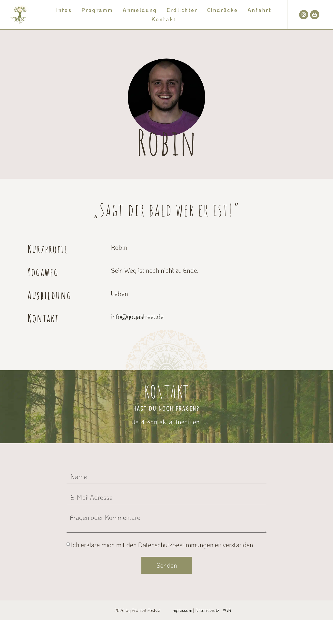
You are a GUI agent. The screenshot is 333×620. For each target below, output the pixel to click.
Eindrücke (222, 9)
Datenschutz (207, 610)
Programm (97, 9)
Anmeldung (140, 9)
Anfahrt (259, 9)
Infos (64, 9)
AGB (227, 610)
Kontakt (163, 19)
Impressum (181, 610)
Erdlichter (182, 9)
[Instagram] (304, 15)
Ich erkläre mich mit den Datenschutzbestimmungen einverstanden (162, 545)
